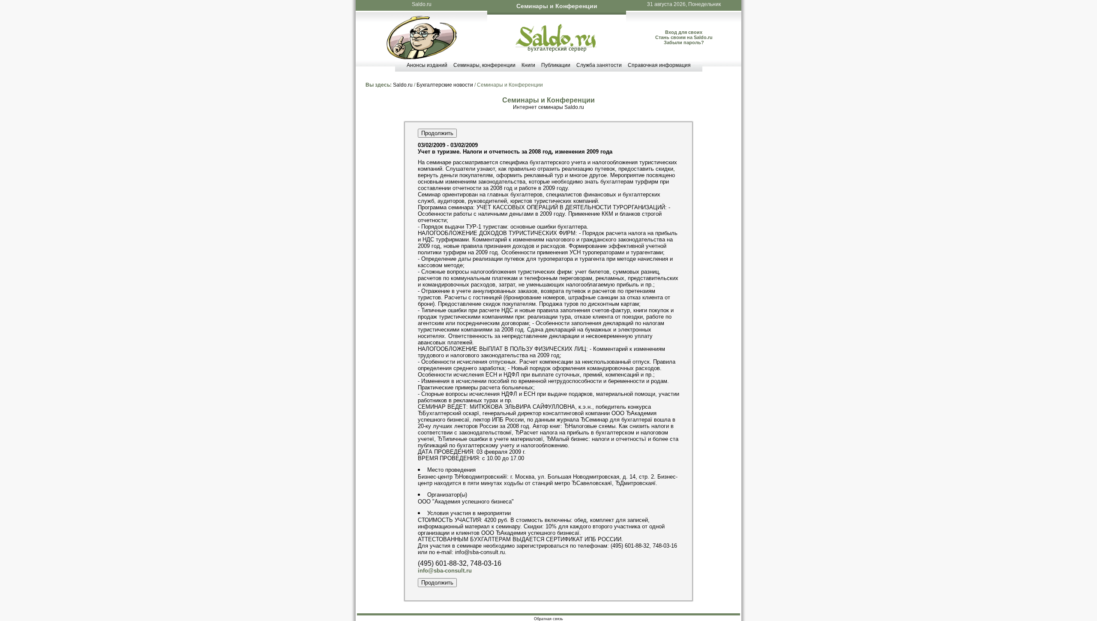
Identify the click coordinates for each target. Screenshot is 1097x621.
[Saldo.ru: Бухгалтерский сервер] (556, 50)
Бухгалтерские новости (445, 85)
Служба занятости (599, 65)
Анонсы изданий (427, 65)
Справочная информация (659, 65)
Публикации (555, 65)
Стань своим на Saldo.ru (684, 37)
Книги (528, 65)
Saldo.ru (422, 4)
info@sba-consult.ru (445, 570)
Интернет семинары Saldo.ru (548, 107)
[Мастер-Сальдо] (422, 57)
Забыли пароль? (684, 42)
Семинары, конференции (484, 65)
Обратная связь (548, 619)
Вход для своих (683, 32)
